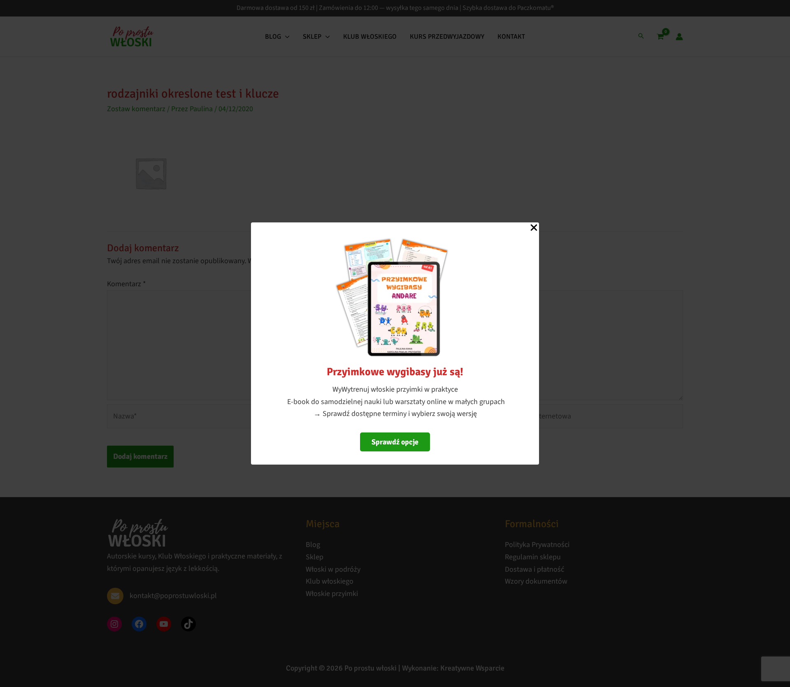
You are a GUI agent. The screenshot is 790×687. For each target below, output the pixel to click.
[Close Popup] (534, 228)
